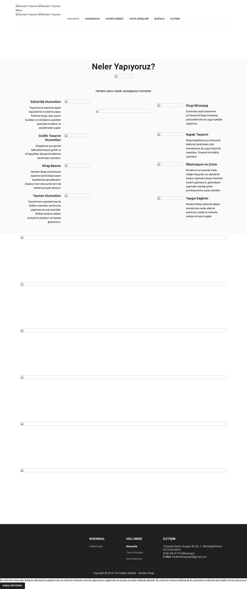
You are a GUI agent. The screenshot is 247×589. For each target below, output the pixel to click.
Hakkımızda (96, 546)
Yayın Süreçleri (134, 552)
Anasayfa (131, 546)
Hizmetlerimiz (134, 558)
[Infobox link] (56, 115)
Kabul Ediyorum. (12, 585)
